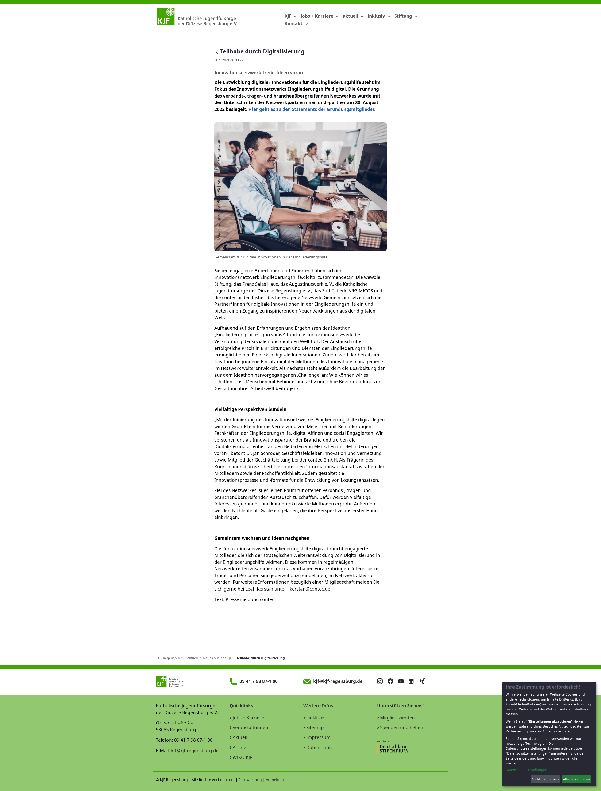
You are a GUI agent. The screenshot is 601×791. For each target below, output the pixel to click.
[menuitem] (289, 16)
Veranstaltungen (250, 727)
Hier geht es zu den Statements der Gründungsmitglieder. (311, 109)
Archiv (239, 747)
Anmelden (275, 779)
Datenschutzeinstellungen (526, 770)
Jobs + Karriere (248, 718)
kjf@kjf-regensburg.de (195, 751)
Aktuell (240, 737)
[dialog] (549, 734)
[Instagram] (381, 681)
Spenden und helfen (401, 727)
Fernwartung (250, 779)
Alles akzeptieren (576, 779)
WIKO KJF (242, 757)
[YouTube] (403, 681)
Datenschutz (319, 747)
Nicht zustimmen (545, 779)
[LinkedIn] (413, 681)
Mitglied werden (397, 718)
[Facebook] (392, 681)
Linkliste (315, 718)
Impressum (318, 737)
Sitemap (315, 727)
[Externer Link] (410, 747)
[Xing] (424, 681)
